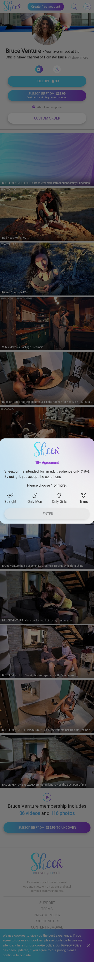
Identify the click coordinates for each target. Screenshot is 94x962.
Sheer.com (12, 471)
